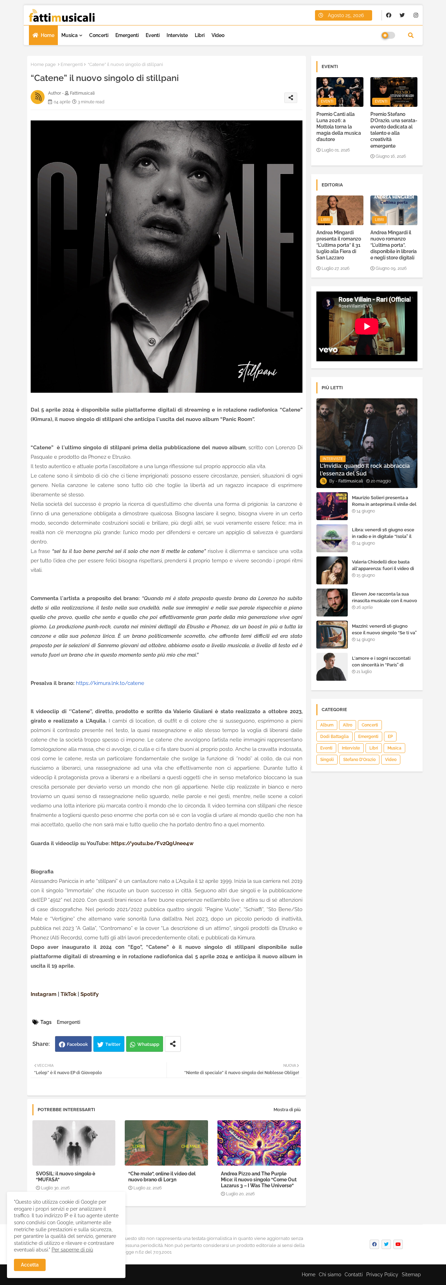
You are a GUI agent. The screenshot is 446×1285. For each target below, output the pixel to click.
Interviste (177, 35)
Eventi (153, 35)
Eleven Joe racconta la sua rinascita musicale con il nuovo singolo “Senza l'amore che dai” (384, 603)
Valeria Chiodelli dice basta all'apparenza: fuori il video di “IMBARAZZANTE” (383, 568)
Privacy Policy (382, 1274)
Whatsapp (148, 1044)
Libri (200, 35)
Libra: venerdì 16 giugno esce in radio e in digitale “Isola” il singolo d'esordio (383, 536)
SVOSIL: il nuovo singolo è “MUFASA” (65, 1176)
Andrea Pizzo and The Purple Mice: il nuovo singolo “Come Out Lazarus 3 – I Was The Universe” (259, 1179)
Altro (347, 725)
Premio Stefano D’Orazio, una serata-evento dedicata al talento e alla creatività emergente (393, 130)
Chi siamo (330, 1274)
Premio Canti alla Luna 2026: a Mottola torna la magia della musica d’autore (338, 126)
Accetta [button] (30, 1265)
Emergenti (127, 35)
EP (390, 736)
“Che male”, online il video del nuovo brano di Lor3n (161, 1176)
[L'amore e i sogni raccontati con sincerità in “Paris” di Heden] (332, 667)
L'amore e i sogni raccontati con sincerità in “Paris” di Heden (381, 664)
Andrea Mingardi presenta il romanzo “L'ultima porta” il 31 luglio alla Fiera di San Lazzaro (338, 245)
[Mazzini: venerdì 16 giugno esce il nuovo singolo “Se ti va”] (332, 635)
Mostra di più (287, 1109)
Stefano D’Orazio (359, 759)
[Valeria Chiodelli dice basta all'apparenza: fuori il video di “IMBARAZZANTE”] (332, 570)
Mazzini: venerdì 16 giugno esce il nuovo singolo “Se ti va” (384, 629)
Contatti (354, 1274)
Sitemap (411, 1274)
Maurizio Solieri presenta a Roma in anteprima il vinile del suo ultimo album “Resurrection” (384, 507)
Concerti (98, 35)
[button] (411, 35)
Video (218, 35)
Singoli (327, 759)
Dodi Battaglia (334, 736)
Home (47, 35)
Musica (69, 35)
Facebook (77, 1044)
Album (326, 725)
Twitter (113, 1044)
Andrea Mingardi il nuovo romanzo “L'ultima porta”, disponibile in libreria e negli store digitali (393, 245)
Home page (43, 64)
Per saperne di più (72, 1250)
